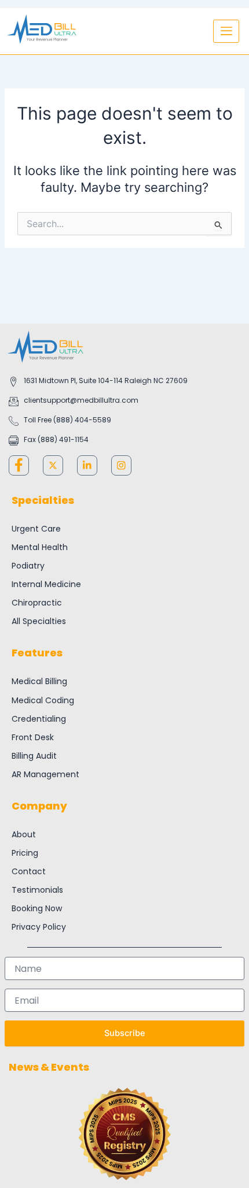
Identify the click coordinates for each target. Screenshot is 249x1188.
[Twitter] (53, 465)
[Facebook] (19, 465)
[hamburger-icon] (226, 31)
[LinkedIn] (87, 465)
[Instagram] (121, 465)
